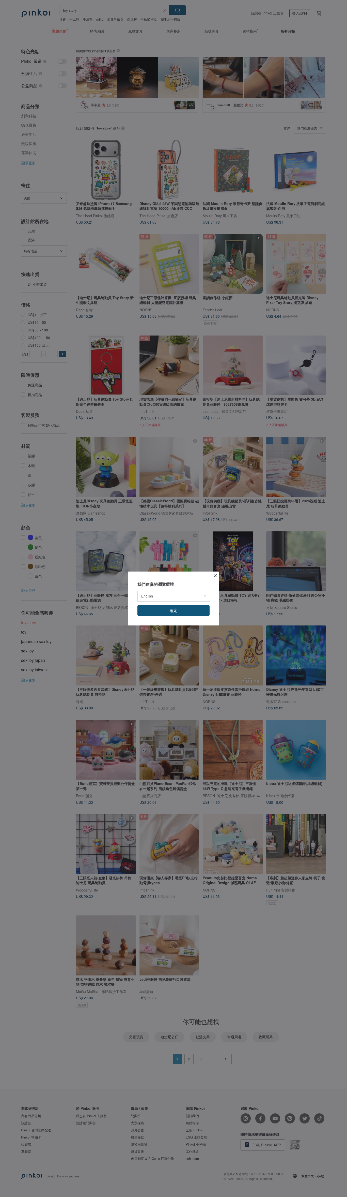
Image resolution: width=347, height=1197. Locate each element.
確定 (173, 610)
